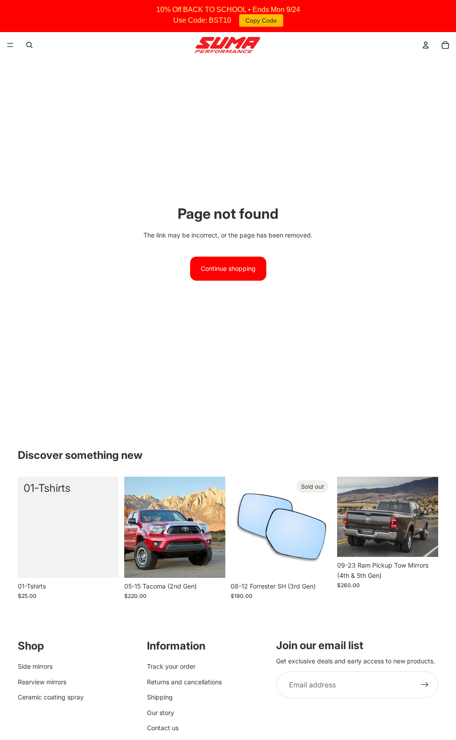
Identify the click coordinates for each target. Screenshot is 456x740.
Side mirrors (35, 666)
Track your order (171, 666)
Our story (160, 712)
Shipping (160, 697)
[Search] (29, 45)
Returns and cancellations (184, 682)
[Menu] (10, 45)
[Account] (426, 45)
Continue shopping (228, 268)
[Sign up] (424, 685)
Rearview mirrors (42, 682)
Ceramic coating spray (51, 697)
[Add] (105, 564)
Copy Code (261, 20)
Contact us (163, 728)
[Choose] (212, 564)
